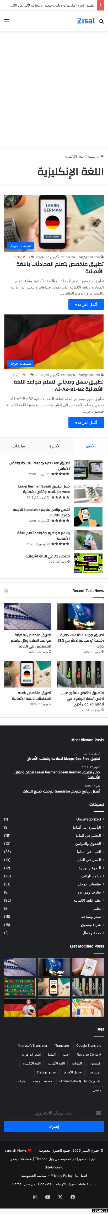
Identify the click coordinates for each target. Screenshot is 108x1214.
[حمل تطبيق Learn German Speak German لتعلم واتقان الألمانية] (88, 493)
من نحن (29, 1184)
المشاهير (95, 1072)
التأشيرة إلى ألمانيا (87, 827)
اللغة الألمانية (56, 1063)
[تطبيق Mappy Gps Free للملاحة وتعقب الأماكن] (88, 470)
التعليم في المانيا (88, 835)
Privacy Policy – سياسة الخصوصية (47, 1175)
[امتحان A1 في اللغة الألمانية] (88, 563)
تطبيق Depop (46, 1072)
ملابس (97, 1090)
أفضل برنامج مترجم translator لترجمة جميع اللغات (41, 512)
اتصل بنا (81, 1175)
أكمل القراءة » (86, 304)
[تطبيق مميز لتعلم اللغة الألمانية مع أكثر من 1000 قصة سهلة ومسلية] (20, 1008)
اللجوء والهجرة (90, 868)
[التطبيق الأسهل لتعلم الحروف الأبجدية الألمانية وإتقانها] (20, 987)
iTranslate (62, 1045)
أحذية (66, 1054)
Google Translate (88, 1045)
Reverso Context (89, 1054)
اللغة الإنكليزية (31, 1063)
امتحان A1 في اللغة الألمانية (47, 556)
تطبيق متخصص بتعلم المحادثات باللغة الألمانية (60, 267)
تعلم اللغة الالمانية (87, 900)
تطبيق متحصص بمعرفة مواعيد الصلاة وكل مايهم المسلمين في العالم (31, 641)
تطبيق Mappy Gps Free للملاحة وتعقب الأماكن (39, 466)
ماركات (20, 1081)
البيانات (77, 1063)
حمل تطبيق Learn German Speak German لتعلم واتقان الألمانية (44, 489)
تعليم (97, 908)
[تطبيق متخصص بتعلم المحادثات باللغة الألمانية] (27, 674)
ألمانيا (52, 1054)
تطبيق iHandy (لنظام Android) (80, 1081)
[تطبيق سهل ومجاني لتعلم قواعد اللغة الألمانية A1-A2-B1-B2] (54, 1008)
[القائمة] (6, 23)
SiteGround (54, 1167)
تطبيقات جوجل (89, 884)
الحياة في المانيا (89, 852)
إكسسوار (95, 1063)
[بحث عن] (101, 23)
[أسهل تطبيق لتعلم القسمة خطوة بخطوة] (88, 1008)
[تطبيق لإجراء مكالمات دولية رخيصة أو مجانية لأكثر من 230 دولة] (80, 616)
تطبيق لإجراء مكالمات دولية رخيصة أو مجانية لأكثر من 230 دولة (81, 641)
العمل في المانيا (89, 860)
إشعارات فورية (31, 1054)
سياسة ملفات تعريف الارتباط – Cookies (67, 1184)
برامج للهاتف (91, 876)
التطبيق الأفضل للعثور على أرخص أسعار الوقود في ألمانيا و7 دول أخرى (82, 699)
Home (16, 1184)
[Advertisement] (54, 88)
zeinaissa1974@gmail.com (80, 257)
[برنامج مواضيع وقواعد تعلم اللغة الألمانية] (88, 540)
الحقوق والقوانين (88, 843)
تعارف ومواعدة (89, 892)
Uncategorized (88, 819)
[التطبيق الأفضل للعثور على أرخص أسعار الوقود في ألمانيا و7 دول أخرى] (80, 674)
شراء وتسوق (91, 925)
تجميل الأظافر (72, 1072)
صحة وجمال (91, 933)
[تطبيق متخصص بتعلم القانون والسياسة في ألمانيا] (88, 967)
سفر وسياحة (91, 916)
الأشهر (90, 446)
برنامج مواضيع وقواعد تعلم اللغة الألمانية (43, 536)
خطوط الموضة (42, 1081)
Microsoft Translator (32, 1045)
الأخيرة (55, 446)
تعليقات (18, 446)
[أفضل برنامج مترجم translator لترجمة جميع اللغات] (88, 516)
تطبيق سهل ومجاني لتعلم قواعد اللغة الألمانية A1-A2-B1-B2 (59, 385)
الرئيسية (94, 156)
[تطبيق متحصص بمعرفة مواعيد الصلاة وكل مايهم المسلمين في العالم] (27, 616)
